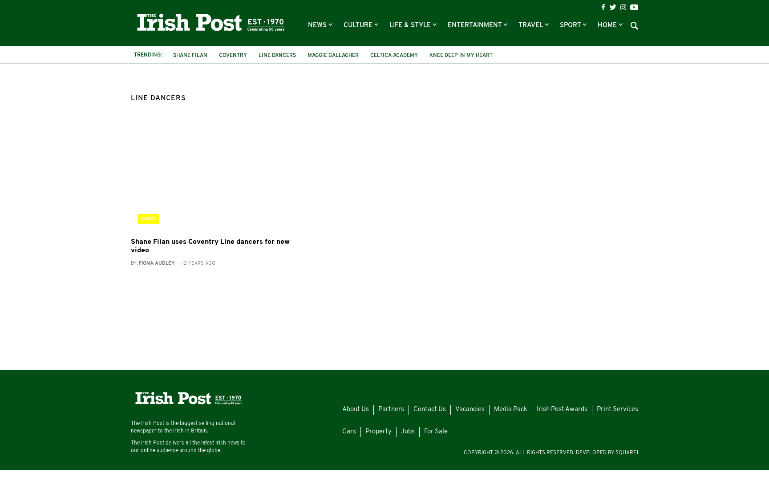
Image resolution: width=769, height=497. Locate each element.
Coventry (233, 55)
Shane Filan (190, 55)
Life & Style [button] (411, 25)
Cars (349, 431)
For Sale (436, 431)
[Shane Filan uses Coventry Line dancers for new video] (211, 176)
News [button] (318, 25)
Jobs (408, 431)
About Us (355, 409)
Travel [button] (531, 25)
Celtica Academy (394, 55)
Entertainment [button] (475, 25)
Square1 (626, 453)
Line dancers (277, 55)
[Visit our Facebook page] (603, 7)
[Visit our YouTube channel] (634, 7)
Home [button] (608, 25)
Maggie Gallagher (333, 55)
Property (378, 431)
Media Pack (510, 409)
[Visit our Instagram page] (623, 7)
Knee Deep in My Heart (461, 55)
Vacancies (470, 409)
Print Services (617, 409)
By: (173, 263)
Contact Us (429, 409)
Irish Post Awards (562, 409)
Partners (391, 409)
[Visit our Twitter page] (612, 7)
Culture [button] (359, 25)
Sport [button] (571, 25)
